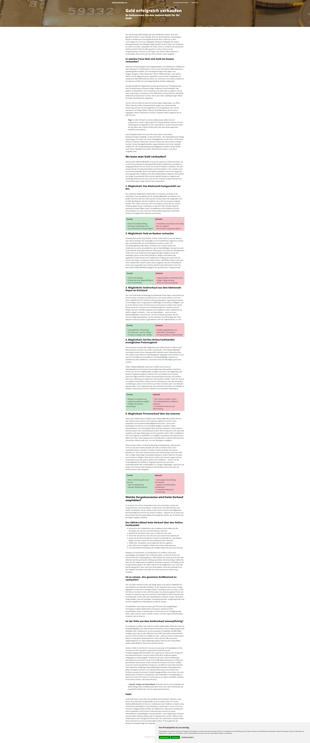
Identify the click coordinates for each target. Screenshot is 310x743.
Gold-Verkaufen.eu (119, 3)
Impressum (194, 2)
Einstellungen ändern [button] (187, 737)
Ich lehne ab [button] (175, 737)
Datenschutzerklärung (180, 2)
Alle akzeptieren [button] (164, 737)
